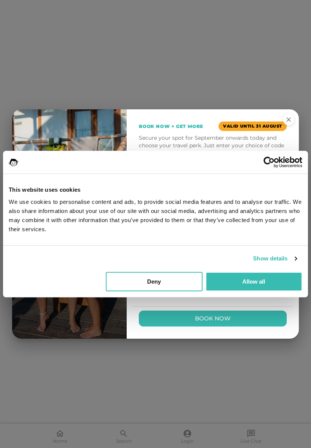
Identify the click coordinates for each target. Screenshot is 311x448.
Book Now (213, 318)
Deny (154, 281)
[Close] (288, 119)
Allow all (253, 281)
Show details (270, 258)
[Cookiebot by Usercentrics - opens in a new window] (269, 162)
